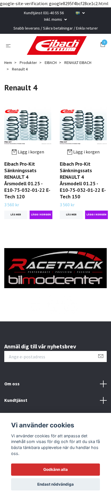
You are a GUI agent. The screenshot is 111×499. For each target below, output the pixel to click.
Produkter (28, 90)
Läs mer (16, 242)
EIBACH (51, 90)
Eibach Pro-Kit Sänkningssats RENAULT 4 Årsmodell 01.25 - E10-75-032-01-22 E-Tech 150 (83, 207)
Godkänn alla (55, 469)
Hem (8, 90)
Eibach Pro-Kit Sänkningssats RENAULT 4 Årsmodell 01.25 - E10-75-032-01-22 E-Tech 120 (27, 207)
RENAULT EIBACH (77, 90)
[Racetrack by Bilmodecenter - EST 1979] (55, 59)
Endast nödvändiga (55, 484)
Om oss (12, 411)
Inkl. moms (53, 19)
